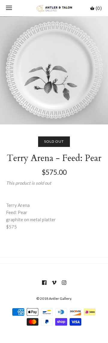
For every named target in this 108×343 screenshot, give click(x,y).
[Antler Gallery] (54, 8)
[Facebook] (44, 282)
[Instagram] (64, 282)
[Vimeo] (54, 282)
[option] (54, 70)
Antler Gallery (60, 298)
